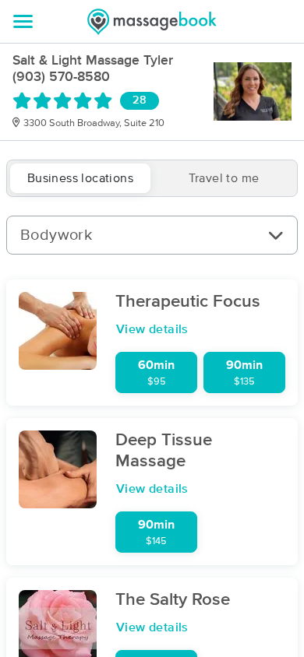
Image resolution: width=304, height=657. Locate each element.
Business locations (80, 178)
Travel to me (224, 178)
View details (152, 329)
